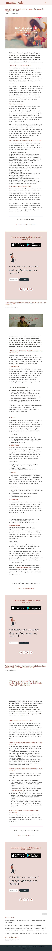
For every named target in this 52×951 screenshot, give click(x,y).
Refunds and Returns (27, 948)
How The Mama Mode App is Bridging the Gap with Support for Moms (24, 10)
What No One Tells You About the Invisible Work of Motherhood (24, 931)
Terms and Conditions (39, 946)
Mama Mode (25, 716)
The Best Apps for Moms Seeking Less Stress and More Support (26, 303)
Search (44, 914)
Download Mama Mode (22, 567)
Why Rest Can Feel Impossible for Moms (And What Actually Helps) (25, 928)
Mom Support (15, 13)
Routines (14, 670)
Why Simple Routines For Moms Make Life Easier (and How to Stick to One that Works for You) (25, 667)
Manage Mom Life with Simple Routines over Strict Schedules (23, 925)
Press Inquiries (31, 946)
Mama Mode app (18, 790)
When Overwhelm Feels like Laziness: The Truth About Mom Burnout (25, 933)
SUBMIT (24, 279)
